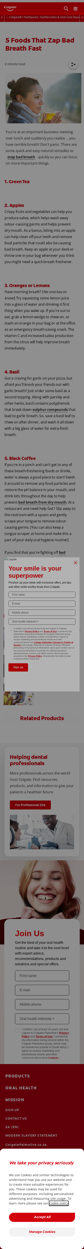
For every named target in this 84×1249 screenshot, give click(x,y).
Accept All (42, 1217)
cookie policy (58, 1203)
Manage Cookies (42, 1232)
